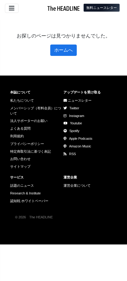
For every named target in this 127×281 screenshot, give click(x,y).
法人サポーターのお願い (28, 121)
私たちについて (22, 100)
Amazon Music (80, 146)
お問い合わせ (20, 159)
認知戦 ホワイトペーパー (29, 201)
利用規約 (17, 136)
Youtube (76, 123)
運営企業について (77, 185)
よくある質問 (20, 128)
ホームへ (63, 50)
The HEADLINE (63, 8)
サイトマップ (20, 166)
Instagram (76, 116)
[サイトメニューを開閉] (11, 8)
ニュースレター (79, 100)
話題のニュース (22, 185)
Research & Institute (25, 193)
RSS (72, 154)
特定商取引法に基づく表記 (30, 151)
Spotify (74, 131)
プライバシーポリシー (27, 144)
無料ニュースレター (101, 8)
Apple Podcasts (80, 138)
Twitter (74, 108)
